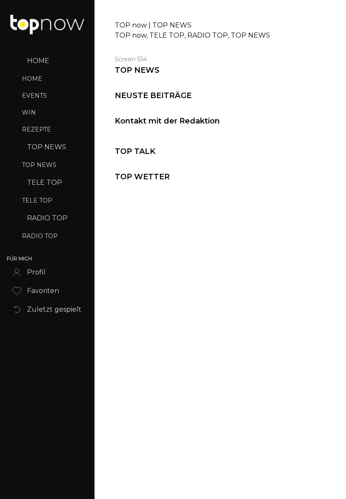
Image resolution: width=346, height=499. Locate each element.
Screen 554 (131, 59)
